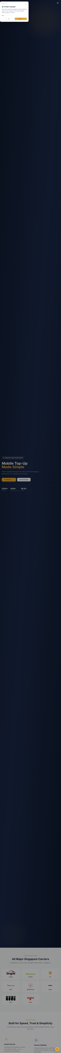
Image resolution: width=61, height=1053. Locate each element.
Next (20, 18)
